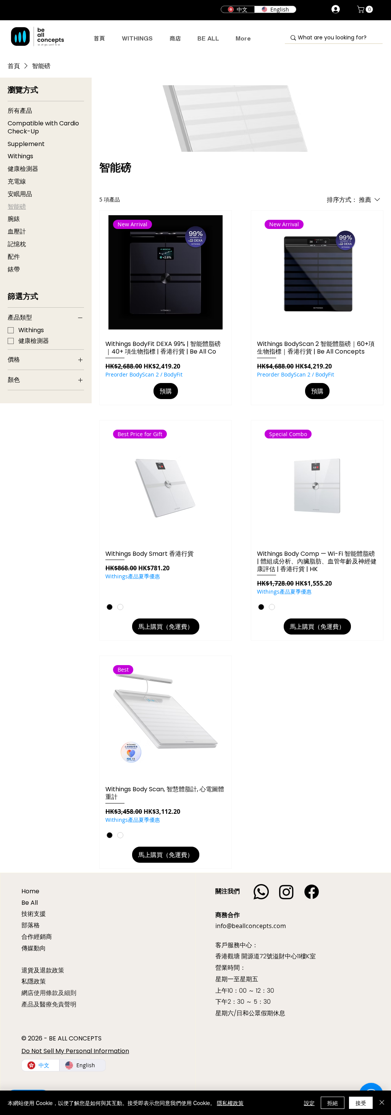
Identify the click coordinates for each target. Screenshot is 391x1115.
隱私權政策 (230, 1103)
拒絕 (332, 1103)
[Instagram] (286, 891)
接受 (360, 1103)
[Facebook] (311, 891)
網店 (27, 992)
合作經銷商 (36, 936)
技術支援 (33, 913)
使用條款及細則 (55, 992)
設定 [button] (309, 1103)
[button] (366, 9)
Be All (29, 902)
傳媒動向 (33, 948)
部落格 (30, 925)
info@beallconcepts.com (250, 926)
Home (30, 891)
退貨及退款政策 (42, 970)
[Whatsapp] (261, 891)
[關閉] (381, 1103)
